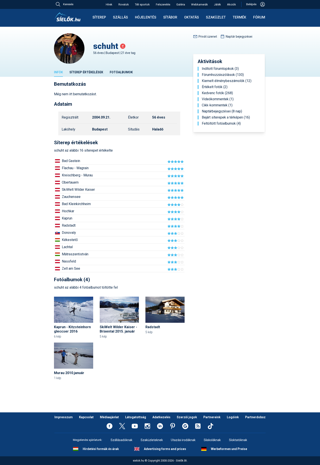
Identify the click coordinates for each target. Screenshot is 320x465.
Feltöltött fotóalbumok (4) (221, 123)
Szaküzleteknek (152, 440)
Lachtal (67, 247)
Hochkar (68, 211)
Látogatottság (135, 417)
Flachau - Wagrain (75, 168)
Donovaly (69, 233)
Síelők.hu (67, 17)
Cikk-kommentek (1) (217, 105)
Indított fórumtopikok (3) (220, 69)
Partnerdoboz (255, 417)
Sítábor (170, 17)
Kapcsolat (86, 417)
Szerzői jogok (187, 417)
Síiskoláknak (212, 440)
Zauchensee (71, 197)
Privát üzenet (208, 36)
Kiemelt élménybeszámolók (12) (226, 81)
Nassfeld (69, 261)
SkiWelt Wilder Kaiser (78, 189)
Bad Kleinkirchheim (76, 204)
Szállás (120, 17)
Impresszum (63, 417)
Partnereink (212, 417)
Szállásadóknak (121, 440)
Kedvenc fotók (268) (217, 93)
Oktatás (191, 17)
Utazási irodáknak (183, 440)
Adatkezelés (161, 417)
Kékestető (70, 240)
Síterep (99, 17)
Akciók (231, 4)
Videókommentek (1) (218, 99)
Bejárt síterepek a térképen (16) (226, 117)
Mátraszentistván (75, 254)
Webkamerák (199, 4)
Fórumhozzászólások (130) (223, 75)
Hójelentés (145, 17)
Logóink (233, 417)
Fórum (259, 17)
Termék (239, 17)
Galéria (180, 4)
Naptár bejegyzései (239, 36)
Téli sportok (142, 4)
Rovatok (123, 4)
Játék (217, 4)
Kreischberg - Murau (77, 175)
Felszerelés (163, 4)
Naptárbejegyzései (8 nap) (222, 111)
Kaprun (67, 218)
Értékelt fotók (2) (214, 87)
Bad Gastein (71, 161)
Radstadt (69, 225)
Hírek (109, 4)
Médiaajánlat (109, 417)
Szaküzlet (216, 17)
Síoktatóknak (238, 440)
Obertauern (70, 182)
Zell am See (71, 268)
